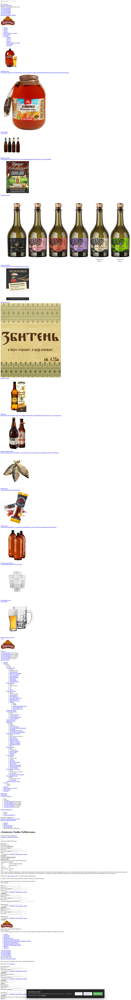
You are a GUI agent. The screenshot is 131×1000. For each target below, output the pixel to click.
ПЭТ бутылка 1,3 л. (18, 709)
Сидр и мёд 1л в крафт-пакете (53, 415)
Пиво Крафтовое (42, 72)
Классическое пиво (42, 159)
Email (2, 852)
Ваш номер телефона (6, 851)
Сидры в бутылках (5, 265)
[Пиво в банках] (15, 683)
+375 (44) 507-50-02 (6, 658)
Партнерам (6, 937)
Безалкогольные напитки (7, 451)
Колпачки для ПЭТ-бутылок (14, 564)
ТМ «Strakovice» (12, 159)
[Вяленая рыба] (14, 747)
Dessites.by (12, 964)
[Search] (2, 650)
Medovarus (3, 414)
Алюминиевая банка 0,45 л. (20, 706)
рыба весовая (12, 490)
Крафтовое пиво (33, 159)
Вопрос (3, 885)
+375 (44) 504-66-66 (6, 653)
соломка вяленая (5, 490)
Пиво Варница (4, 72)
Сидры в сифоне (24, 266)
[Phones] (1, 650)
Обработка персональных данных (12, 945)
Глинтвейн (29, 415)
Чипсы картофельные (43, 527)
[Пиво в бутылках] (16, 691)
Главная (6, 27)
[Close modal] (11, 848)
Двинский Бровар (64, 72)
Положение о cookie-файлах (11, 942)
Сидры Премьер (5, 266)
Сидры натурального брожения (18, 415)
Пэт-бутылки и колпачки (7, 563)
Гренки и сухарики (15, 527)
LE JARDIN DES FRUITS (38, 415)
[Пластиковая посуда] (17, 776)
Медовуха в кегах (5, 302)
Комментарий (4, 904)
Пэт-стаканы (4, 601)
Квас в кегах (4, 452)
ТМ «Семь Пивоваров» (23, 159)
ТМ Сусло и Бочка (25, 72)
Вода (57, 452)
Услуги (5, 30)
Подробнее (43, 995)
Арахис (2, 527)
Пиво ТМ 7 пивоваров (14, 72)
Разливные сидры (5, 195)
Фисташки (7, 527)
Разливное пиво (5, 71)
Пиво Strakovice (34, 72)
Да (1, 998)
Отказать (78, 993)
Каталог (6, 29)
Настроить (88, 993)
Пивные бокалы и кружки (7, 637)
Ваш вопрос (4, 992)
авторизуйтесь (11, 876)
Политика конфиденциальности (12, 943)
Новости (6, 32)
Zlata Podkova (56, 72)
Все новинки (7, 34)
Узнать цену (10, 846)
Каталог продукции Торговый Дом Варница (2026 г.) (17, 941)
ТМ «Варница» (4, 159)
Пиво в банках (4, 132)
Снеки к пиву (4, 525)
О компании (7, 935)
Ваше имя (4, 849)
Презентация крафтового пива (11, 939)
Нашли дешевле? (11, 857)
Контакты (6, 36)
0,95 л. (6, 133)
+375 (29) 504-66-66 (6, 654)
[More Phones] (11, 796)
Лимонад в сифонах (40, 452)
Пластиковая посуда (6, 600)
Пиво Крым (49, 72)
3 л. (1, 133)
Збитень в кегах (5, 378)
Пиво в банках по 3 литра (10, 33)
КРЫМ (49, 159)
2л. (3, 133)
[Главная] (8, 649)
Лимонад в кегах (20, 452)
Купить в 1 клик (4, 859)
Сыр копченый (52, 527)
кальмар (18, 490)
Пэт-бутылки (4, 564)
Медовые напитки (5, 415)
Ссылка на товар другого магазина (10, 901)
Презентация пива (8, 938)
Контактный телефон (7, 888)
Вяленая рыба (4, 488)
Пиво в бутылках (5, 158)
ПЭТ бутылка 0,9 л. (18, 707)
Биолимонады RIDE (50, 452)
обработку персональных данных (18, 854)
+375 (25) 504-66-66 (6, 655)
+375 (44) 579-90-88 (6, 657)
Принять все (97, 993)
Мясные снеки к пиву (32, 527)
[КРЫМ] (14, 702)
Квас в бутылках (11, 452)
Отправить (3, 855)
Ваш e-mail (3, 899)
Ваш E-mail (3, 890)
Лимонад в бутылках (29, 452)
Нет (4, 998)
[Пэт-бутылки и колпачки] (20, 769)
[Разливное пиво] (15, 668)
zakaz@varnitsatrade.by (6, 5)
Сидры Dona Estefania (14, 266)
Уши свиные (23, 527)
